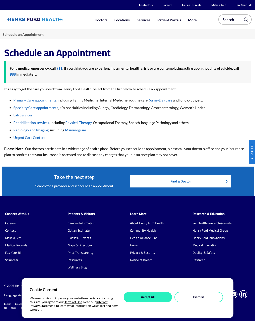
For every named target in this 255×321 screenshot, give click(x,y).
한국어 (14, 308)
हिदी (5, 308)
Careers (167, 5)
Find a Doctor (181, 181)
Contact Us (146, 5)
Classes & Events (79, 238)
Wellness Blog (77, 267)
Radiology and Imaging (31, 130)
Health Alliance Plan (144, 238)
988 (13, 74)
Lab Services (22, 115)
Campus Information (81, 223)
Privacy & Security (142, 253)
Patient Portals (169, 20)
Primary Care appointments (34, 100)
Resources (75, 260)
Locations (122, 20)
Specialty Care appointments (35, 107)
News (134, 245)
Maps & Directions (80, 245)
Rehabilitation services (31, 122)
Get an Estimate (191, 5)
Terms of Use (73, 302)
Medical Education (205, 245)
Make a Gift (218, 5)
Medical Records (16, 245)
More (192, 20)
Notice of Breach (141, 260)
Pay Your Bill (244, 5)
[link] (47, 19)
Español (19, 304)
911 (59, 68)
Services (143, 20)
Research (199, 260)
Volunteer (11, 260)
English (7, 304)
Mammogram (75, 130)
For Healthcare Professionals (212, 223)
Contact (10, 230)
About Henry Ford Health (147, 223)
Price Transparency (80, 253)
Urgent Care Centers (29, 137)
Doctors (101, 20)
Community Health (143, 230)
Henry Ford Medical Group (210, 230)
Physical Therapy (78, 122)
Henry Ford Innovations (209, 238)
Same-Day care (160, 100)
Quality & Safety (204, 253)
